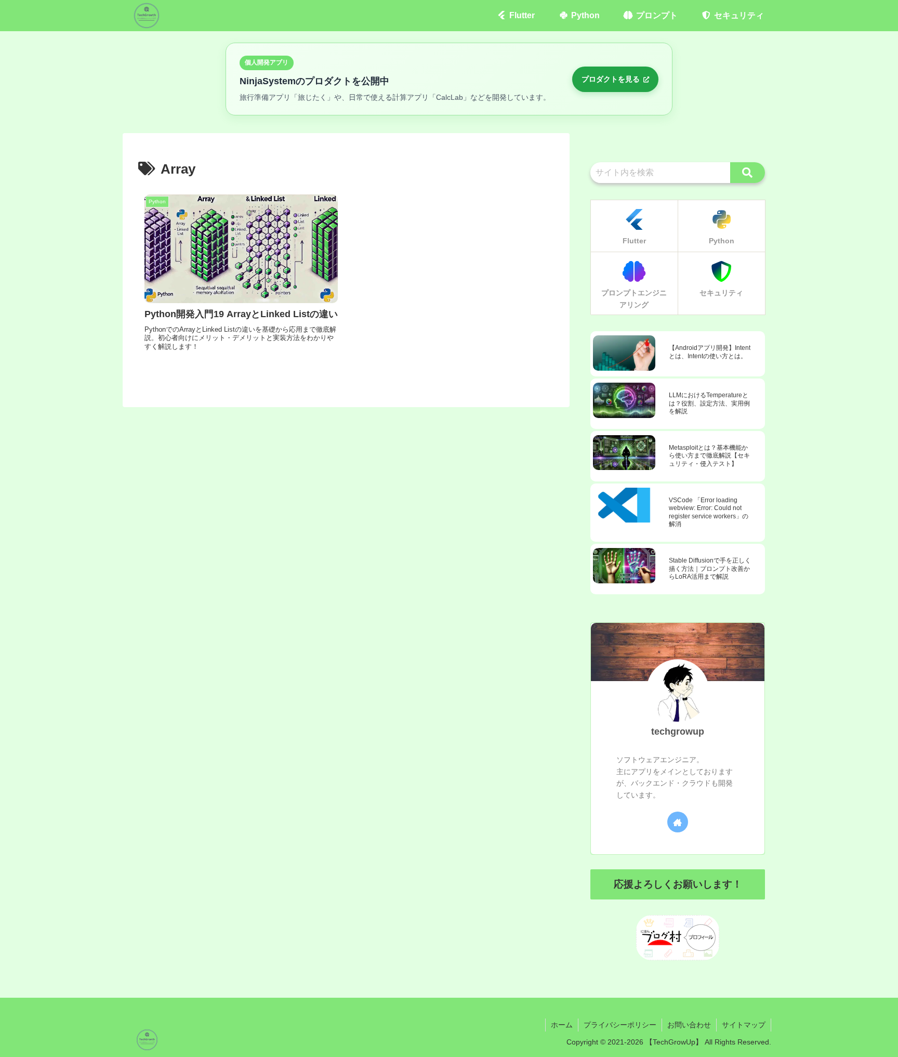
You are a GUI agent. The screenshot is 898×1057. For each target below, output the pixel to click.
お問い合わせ (689, 1025)
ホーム (562, 1025)
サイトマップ (743, 1025)
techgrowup (677, 731)
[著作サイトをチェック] (677, 822)
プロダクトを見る (612, 79)
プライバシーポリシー (620, 1025)
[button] (747, 172)
